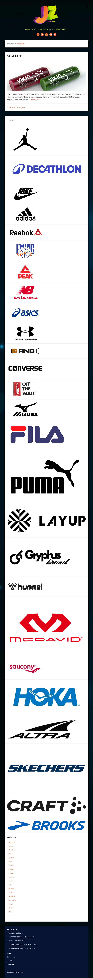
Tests (10, 904)
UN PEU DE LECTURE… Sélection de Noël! (22, 937)
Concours (12, 858)
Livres (10, 881)
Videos (11, 912)
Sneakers (12, 896)
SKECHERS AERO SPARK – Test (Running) (22, 948)
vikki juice (22, 107)
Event (10, 861)
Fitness (11, 865)
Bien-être (12, 107)
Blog (10, 854)
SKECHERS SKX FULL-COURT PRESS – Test (22, 945)
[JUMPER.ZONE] (46, 14)
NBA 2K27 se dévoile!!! (16, 933)
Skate (10, 892)
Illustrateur (10, 964)
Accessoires (12, 842)
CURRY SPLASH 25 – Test (17, 941)
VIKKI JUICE (14, 56)
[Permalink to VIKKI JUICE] (46, 77)
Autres (11, 846)
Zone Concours (11, 957)
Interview (11, 873)
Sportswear (12, 900)
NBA (10, 885)
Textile (11, 908)
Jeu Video (12, 877)
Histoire (11, 869)
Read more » (34, 100)
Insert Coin (10, 961)
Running (11, 888)
